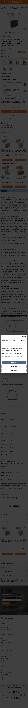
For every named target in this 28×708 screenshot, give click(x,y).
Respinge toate (14, 370)
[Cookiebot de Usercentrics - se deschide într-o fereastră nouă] (21, 337)
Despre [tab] (23, 340)
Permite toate (14, 362)
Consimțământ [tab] (5, 340)
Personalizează (13, 366)
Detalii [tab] (14, 340)
